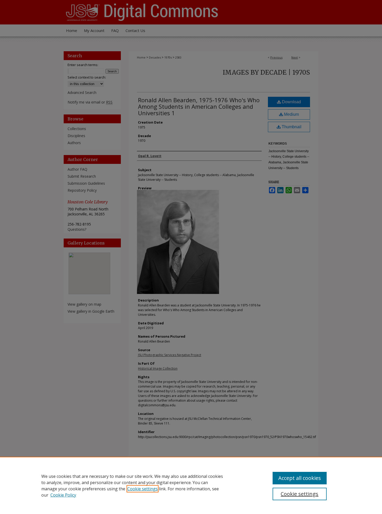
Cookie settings (142, 489)
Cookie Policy (63, 495)
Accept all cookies (299, 477)
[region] (191, 485)
